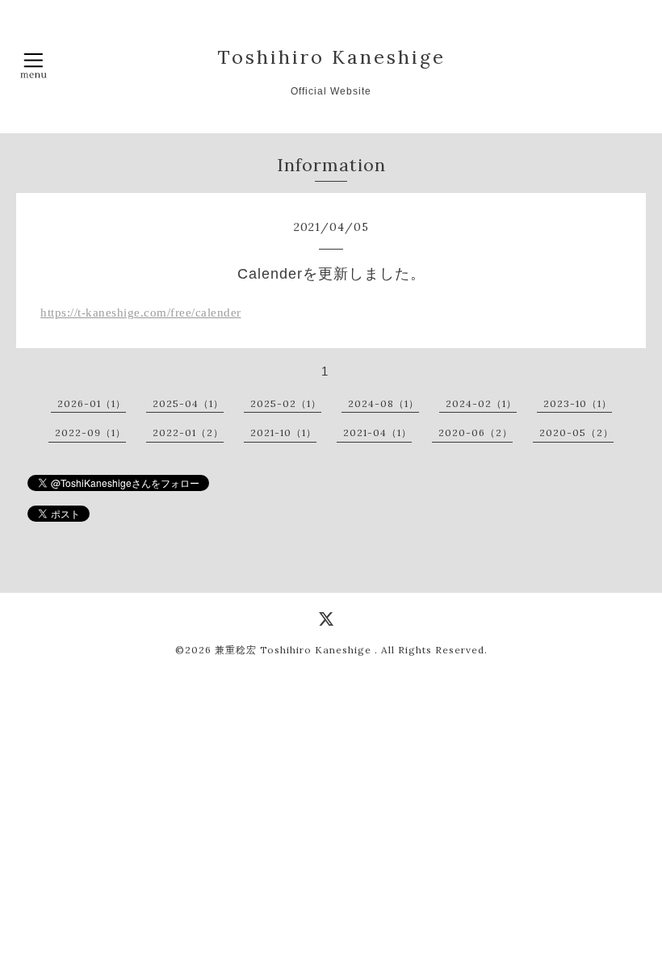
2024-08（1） (383, 403)
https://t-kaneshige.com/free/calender (140, 312)
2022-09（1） (90, 432)
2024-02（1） (481, 403)
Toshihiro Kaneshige (331, 56)
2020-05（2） (576, 432)
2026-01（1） (91, 403)
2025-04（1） (188, 403)
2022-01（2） (188, 432)
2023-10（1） (577, 403)
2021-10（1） (283, 432)
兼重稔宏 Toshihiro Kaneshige (295, 650)
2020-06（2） (475, 432)
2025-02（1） (285, 403)
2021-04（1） (377, 432)
